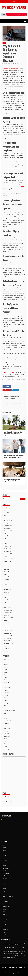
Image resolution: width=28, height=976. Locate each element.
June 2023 (6, 594)
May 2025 (6, 538)
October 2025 (7, 528)
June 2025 (6, 536)
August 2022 (7, 620)
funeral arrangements (17, 379)
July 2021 (6, 648)
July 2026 (6, 507)
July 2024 (6, 564)
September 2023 (8, 587)
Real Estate (7, 728)
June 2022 (6, 625)
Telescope (6, 744)
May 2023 (6, 597)
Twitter (15, 386)
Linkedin (15, 389)
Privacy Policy (7, 801)
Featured (6, 692)
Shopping (6, 733)
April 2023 (6, 600)
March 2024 (7, 574)
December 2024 (8, 551)
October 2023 (7, 584)
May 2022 (6, 628)
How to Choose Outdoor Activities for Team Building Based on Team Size (13, 433)
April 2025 (6, 541)
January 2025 (7, 548)
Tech (5, 741)
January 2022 (7, 633)
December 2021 (8, 635)
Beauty (6, 662)
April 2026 (6, 515)
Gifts (5, 705)
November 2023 (8, 582)
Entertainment (7, 685)
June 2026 (6, 510)
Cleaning (6, 674)
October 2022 (7, 615)
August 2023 (7, 589)
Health (5, 708)
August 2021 (7, 646)
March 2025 (7, 543)
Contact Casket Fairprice (9, 372)
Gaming (6, 703)
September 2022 (8, 617)
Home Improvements (9, 710)
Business (6, 667)
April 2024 (6, 571)
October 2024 (7, 556)
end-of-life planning (8, 379)
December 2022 (8, 610)
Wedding (6, 749)
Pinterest (7, 389)
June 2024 (6, 566)
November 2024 (8, 553)
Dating (5, 680)
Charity (6, 672)
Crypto (5, 677)
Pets (5, 726)
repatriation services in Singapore (11, 68)
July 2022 (6, 623)
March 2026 (7, 518)
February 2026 (8, 520)
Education (6, 682)
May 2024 (6, 569)
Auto (5, 659)
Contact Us (7, 796)
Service (6, 731)
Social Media (7, 736)
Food (5, 697)
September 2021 (8, 643)
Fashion (6, 690)
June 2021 (6, 651)
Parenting (6, 723)
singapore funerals (19, 381)
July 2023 (6, 592)
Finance (6, 695)
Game (5, 700)
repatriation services (10, 381)
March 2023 (7, 602)
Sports (5, 738)
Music (5, 718)
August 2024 (7, 561)
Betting (6, 664)
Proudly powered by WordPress (11, 971)
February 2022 (8, 630)
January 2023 (7, 607)
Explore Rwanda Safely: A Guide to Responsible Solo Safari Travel (12, 480)
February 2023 (8, 605)
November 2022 (8, 612)
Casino (5, 669)
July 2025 (6, 533)
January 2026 (7, 523)
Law (5, 713)
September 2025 (8, 530)
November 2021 (8, 638)
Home (5, 799)
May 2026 (6, 512)
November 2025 (8, 525)
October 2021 (7, 641)
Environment (7, 687)
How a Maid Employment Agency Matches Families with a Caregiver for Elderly (13, 456)
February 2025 (8, 546)
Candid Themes (18, 973)
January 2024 (7, 577)
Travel (4, 43)
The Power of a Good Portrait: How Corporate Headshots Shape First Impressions (15, 405)
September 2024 (8, 559)
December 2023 (8, 579)
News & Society (8, 721)
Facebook (7, 386)
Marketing (6, 715)
